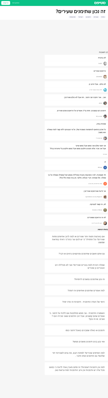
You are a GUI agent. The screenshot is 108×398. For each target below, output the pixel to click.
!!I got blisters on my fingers (93, 197)
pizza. (100, 103)
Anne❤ (100, 167)
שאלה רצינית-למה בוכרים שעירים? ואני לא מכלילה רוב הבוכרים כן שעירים (80, 266)
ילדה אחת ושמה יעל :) (95, 90)
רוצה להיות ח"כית (97, 223)
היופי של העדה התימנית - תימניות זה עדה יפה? (83, 302)
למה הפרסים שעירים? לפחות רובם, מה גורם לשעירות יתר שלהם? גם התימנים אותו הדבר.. (78, 354)
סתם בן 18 (99, 116)
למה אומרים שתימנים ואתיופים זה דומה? (86, 290)
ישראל (81, 17)
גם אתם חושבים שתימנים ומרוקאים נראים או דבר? (82, 254)
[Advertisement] (54, 36)
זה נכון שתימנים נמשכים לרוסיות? (89, 279)
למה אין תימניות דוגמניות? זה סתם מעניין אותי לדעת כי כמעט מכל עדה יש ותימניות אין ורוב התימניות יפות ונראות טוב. (77, 368)
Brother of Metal (97, 210)
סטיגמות (72, 17)
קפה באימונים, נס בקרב (95, 183)
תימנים (88, 17)
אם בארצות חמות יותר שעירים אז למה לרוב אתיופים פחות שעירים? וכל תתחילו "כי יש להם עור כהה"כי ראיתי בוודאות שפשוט (78, 239)
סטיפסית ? (99, 138)
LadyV (100, 63)
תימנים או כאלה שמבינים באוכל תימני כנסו (85, 330)
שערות (96, 17)
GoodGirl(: (99, 76)
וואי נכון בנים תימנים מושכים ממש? (89, 341)
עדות (103, 17)
